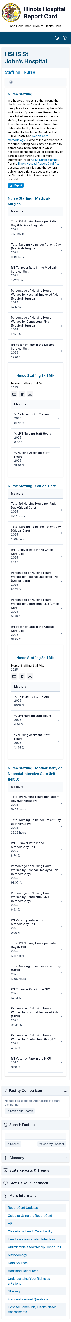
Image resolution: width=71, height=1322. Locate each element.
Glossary (14, 1291)
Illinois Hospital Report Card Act (39, 163)
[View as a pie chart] (22, 394)
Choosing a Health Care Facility (30, 1231)
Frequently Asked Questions (28, 1299)
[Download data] (30, 394)
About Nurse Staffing (44, 159)
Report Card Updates (23, 1208)
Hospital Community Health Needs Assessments (32, 1309)
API (10, 1223)
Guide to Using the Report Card (30, 1215)
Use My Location (54, 1144)
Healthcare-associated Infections (32, 1239)
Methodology (17, 1255)
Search (15, 1144)
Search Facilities (23, 1125)
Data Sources (18, 1263)
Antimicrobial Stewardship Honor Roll (34, 1247)
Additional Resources (23, 1271)
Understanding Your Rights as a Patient (29, 1281)
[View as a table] (14, 394)
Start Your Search (21, 1111)
